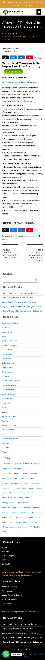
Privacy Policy (23, 657)
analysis (18, 464)
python (5, 412)
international (32, 493)
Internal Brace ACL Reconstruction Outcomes (22, 311)
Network (14, 512)
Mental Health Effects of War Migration (19, 302)
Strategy (26, 527)
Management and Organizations (15, 503)
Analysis (5, 327)
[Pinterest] (26, 6)
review (5, 522)
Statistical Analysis (9, 599)
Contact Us (6, 564)
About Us (5, 551)
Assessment (7, 468)
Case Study (7, 349)
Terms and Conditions (33, 654)
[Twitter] (19, 6)
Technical (6, 447)
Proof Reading (7, 591)
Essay (30, 488)
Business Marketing (9, 478)
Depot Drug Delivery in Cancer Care (17, 297)
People (22, 512)
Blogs (21, 236)
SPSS (4, 434)
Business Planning (9, 345)
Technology (36, 527)
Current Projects (8, 555)
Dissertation (7, 367)
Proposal (6, 403)
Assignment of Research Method (15, 473)
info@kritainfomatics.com (32, 2)
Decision (5, 483)
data (32, 478)
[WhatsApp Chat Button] (6, 654)
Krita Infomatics (11, 51)
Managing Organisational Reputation (16, 507)
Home (4, 547)
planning (30, 512)
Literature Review (9, 385)
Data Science (8, 363)
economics (35, 483)
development (16, 483)
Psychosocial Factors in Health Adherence (20, 293)
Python (5, 407)
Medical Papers (8, 394)
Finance (5, 376)
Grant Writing (7, 603)
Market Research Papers (12, 595)
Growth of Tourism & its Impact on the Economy (21, 65)
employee (6, 488)
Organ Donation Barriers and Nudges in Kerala (22, 306)
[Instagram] (22, 6)
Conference (7, 354)
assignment (7, 332)
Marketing (37, 507)
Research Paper (30, 236)
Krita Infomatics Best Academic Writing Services (20, 82)
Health (12, 493)
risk (11, 522)
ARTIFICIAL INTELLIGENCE (32, 464)
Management (8, 389)
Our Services (7, 560)
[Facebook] (15, 6)
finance (38, 488)
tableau (5, 443)
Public (4, 517)
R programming (9, 416)
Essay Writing (7, 372)
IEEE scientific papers (11, 381)
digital (26, 483)
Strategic (35, 522)
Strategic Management (11, 527)
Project (39, 512)
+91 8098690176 (11, 2)
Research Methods (33, 517)
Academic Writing (11, 236)
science (18, 522)
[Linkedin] (30, 6)
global (4, 493)
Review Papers (8, 429)
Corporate (6, 358)
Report (5, 421)
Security (26, 522)
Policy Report (7, 398)
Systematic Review (10, 438)
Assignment (18, 468)
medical (5, 512)
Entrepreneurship (19, 488)
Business (33, 473)
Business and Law (9, 341)
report (11, 517)
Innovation (21, 493)
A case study (7, 464)
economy (5, 239)
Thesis (4, 452)
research (20, 517)
